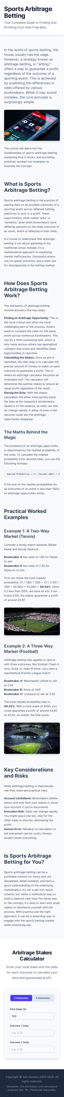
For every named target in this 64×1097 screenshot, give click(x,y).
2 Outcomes (21, 998)
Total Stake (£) (18, 1009)
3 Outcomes (43, 998)
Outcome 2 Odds (19, 1042)
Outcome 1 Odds (19, 1025)
